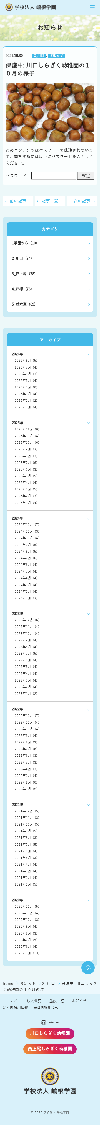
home (9, 983)
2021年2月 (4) (26, 878)
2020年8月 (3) (26, 933)
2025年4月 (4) (26, 483)
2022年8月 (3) (26, 742)
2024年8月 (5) (26, 552)
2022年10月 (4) (27, 729)
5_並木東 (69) (24, 304)
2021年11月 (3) (27, 818)
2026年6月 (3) (26, 374)
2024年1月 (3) (26, 598)
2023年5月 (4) (26, 667)
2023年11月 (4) (27, 627)
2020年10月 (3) (27, 920)
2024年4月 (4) (26, 578)
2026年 (17, 354)
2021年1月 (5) (26, 884)
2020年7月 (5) (26, 940)
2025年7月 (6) (26, 463)
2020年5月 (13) (27, 953)
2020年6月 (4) (26, 947)
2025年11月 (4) (27, 436)
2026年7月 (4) (26, 367)
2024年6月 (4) (26, 565)
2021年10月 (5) (27, 824)
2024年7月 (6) (26, 558)
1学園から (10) (24, 243)
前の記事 (18, 201)
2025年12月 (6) (27, 429)
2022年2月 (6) (26, 782)
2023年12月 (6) (27, 620)
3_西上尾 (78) (24, 274)
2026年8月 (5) (26, 360)
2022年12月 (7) (27, 716)
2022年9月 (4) (26, 736)
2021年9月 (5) (26, 831)
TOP (88, 968)
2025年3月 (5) (26, 489)
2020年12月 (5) (27, 907)
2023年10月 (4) (27, 634)
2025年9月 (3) (26, 449)
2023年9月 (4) (26, 640)
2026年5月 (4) (26, 381)
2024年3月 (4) (26, 585)
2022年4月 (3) (26, 769)
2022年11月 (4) (27, 722)
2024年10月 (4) (27, 538)
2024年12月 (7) (27, 525)
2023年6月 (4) (26, 660)
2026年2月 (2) (26, 401)
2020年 (17, 900)
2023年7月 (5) (26, 654)
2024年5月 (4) (26, 571)
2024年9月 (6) (26, 545)
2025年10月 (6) (27, 443)
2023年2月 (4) (26, 687)
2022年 (17, 709)
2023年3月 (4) (26, 680)
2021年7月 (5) (26, 845)
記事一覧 (50, 201)
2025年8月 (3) (26, 456)
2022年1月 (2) (26, 789)
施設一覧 (56, 1001)
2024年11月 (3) (27, 531)
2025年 (17, 423)
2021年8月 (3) (26, 838)
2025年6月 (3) (26, 469)
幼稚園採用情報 (15, 1008)
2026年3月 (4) (26, 394)
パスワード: (17, 175)
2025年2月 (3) (26, 496)
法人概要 (34, 1001)
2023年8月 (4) (26, 647)
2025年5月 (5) (26, 476)
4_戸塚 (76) (22, 289)
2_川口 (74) (22, 258)
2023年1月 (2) (26, 694)
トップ (11, 1001)
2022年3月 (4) (26, 776)
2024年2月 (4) (26, 592)
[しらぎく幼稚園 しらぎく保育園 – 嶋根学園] (30, 7)
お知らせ (56, 56)
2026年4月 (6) (26, 387)
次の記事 (82, 201)
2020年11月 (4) (27, 913)
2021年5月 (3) (26, 858)
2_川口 (39, 56)
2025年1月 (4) (26, 503)
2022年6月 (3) (26, 756)
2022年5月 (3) (26, 762)
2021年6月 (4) (26, 851)
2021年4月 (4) (26, 864)
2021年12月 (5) (27, 811)
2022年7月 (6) (26, 749)
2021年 (17, 805)
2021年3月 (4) (26, 871)
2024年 (17, 518)
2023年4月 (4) (26, 674)
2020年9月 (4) (26, 926)
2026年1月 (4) (26, 407)
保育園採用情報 (46, 1008)
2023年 (17, 614)
